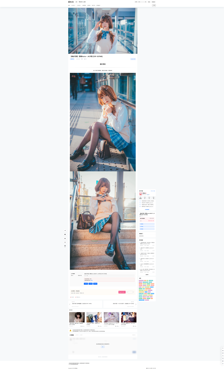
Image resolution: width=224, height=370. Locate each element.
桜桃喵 (149, 293)
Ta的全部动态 (147, 209)
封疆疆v (145, 290)
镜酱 (151, 298)
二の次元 (78, 5)
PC (145, 280)
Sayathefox (151, 280)
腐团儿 (151, 296)
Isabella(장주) (141, 280)
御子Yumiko (150, 290)
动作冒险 (144, 285)
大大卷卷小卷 (141, 290)
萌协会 (76, 368)
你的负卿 (148, 283)
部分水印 (148, 298)
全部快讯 (147, 274)
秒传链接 (90, 283)
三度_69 (150, 282)
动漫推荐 (152, 285)
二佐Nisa (140, 283)
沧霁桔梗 (140, 295)
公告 (76, 1)
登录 (92, 280)
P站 (147, 280)
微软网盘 (95, 283)
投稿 (154, 5)
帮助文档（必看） (82, 1)
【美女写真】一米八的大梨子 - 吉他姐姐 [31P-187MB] (123, 303)
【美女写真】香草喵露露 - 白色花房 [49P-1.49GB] (82, 303)
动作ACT (140, 285)
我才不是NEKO (141, 291)
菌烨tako (140, 298)
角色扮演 (144, 298)
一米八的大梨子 (145, 282)
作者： (146, 245)
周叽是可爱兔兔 (148, 288)
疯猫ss (148, 296)
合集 (143, 288)
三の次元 (73, 5)
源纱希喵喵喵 (145, 295)
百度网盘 (86, 283)
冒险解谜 (152, 283)
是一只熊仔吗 (141, 293)
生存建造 (144, 296)
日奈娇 (149, 291)
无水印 (146, 291)
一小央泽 (140, 282)
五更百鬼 (144, 283)
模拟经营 (152, 293)
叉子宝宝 (140, 288)
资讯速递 (98, 5)
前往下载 (133, 59)
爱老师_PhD (150, 295)
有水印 (145, 293)
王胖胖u (140, 296)
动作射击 (148, 285)
